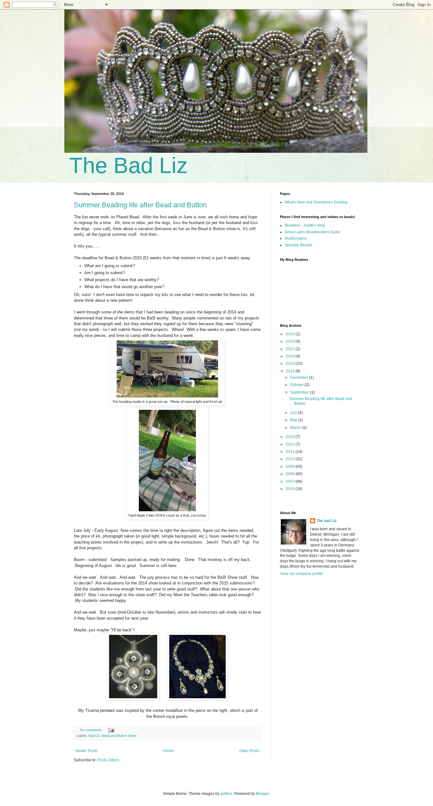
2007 (290, 481)
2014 (290, 371)
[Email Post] (111, 730)
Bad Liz (94, 736)
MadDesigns (296, 238)
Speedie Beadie (299, 245)
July (294, 412)
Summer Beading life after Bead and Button (140, 205)
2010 (290, 459)
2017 (290, 349)
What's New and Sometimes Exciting (316, 202)
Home (168, 751)
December (299, 377)
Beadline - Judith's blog (305, 225)
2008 (290, 474)
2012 (290, 444)
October (297, 385)
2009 (290, 466)
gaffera (226, 793)
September (300, 392)
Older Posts (249, 751)
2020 (290, 334)
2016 (290, 356)
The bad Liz (326, 521)
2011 (290, 451)
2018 (290, 341)
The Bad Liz (128, 165)
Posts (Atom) (108, 760)
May (294, 420)
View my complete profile (301, 573)
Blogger (262, 793)
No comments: (91, 730)
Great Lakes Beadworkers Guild (312, 232)
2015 (290, 363)
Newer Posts (86, 751)
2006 (290, 489)
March (296, 427)
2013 (290, 437)
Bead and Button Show (119, 736)
